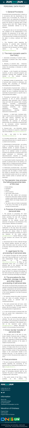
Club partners (4, 412)
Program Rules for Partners (7, 414)
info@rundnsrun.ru (5, 390)
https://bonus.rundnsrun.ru (9, 50)
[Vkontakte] (2, 392)
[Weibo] (4, 392)
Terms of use (8, 426)
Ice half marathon (5, 402)
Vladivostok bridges (6, 401)
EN (26, 2)
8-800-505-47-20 (5, 388)
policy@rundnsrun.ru (7, 235)
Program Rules (4, 411)
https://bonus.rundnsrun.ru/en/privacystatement (14, 380)
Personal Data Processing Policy (20, 426)
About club (3, 399)
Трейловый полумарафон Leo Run (10, 404)
